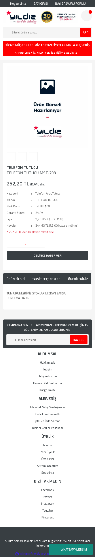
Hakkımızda (47, 362)
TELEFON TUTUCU (22, 167)
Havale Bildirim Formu (47, 383)
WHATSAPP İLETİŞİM (74, 549)
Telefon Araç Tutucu (48, 193)
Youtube (47, 510)
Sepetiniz (47, 472)
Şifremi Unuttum (47, 465)
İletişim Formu (47, 376)
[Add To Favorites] (26, 243)
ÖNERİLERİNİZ (78, 279)
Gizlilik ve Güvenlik (47, 414)
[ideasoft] (24, 553)
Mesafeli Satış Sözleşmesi (47, 407)
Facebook (47, 489)
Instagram (47, 503)
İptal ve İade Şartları (48, 421)
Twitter (47, 496)
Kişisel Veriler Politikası (47, 427)
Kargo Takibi (47, 390)
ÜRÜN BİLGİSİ (16, 279)
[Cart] (86, 15)
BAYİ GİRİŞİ (40, 3)
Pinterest (48, 517)
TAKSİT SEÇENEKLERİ (46, 279)
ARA (85, 32)
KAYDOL (78, 339)
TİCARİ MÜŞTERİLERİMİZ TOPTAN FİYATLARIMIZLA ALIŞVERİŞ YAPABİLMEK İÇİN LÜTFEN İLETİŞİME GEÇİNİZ (47, 49)
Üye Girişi (47, 458)
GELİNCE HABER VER (48, 255)
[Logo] (40, 16)
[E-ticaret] (47, 553)
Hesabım (47, 445)
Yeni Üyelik (47, 452)
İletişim (47, 369)
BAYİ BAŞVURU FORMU (70, 3)
